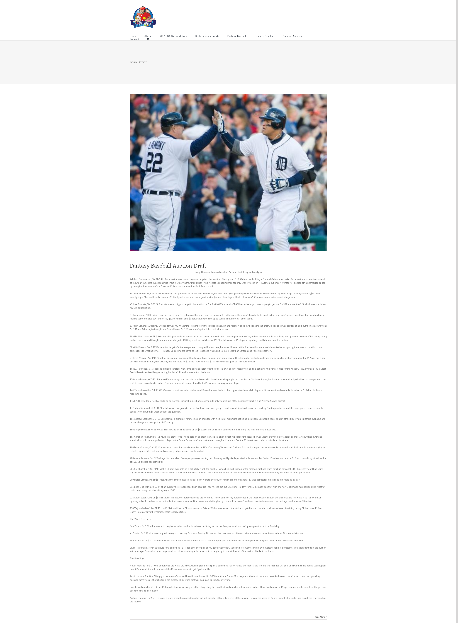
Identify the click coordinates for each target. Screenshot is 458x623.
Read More (320, 616)
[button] (148, 38)
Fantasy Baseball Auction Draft (168, 265)
